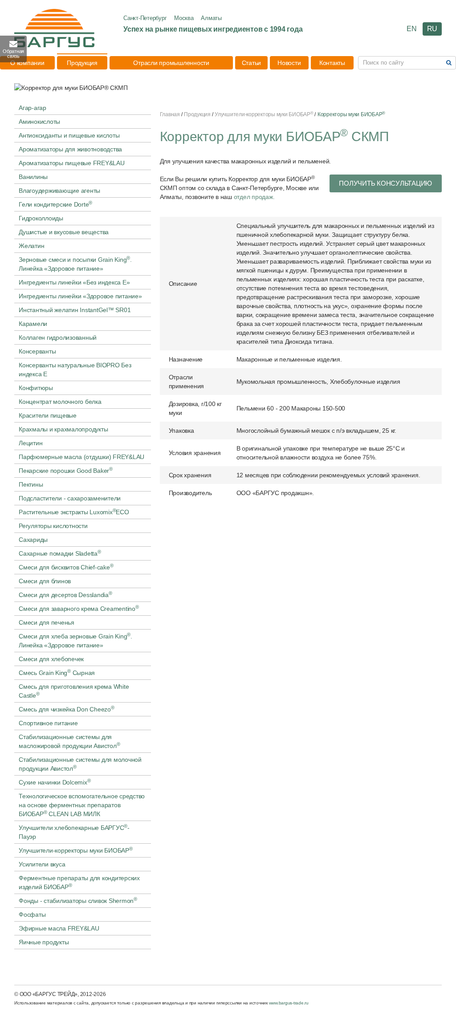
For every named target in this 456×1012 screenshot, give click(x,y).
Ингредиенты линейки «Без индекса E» (74, 282)
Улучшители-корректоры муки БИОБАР (76, 850)
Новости (289, 62)
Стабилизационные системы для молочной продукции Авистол (80, 764)
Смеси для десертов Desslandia (65, 594)
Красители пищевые (48, 415)
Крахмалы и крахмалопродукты (63, 429)
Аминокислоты (39, 121)
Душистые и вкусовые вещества (64, 232)
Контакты (332, 62)
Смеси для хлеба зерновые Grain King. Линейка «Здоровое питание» (75, 640)
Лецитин (30, 443)
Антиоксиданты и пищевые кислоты (69, 135)
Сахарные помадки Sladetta (60, 553)
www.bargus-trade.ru (289, 1002)
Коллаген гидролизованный (58, 337)
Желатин (31, 245)
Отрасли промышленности (171, 62)
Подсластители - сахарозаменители (70, 498)
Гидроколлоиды (41, 218)
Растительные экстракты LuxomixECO (74, 512)
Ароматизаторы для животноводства (70, 149)
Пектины (31, 484)
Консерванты (37, 351)
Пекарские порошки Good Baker (66, 470)
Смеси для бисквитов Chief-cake (66, 567)
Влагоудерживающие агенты (59, 190)
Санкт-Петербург (145, 18)
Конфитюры (36, 387)
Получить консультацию (385, 183)
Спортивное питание (48, 723)
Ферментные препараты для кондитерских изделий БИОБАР (79, 882)
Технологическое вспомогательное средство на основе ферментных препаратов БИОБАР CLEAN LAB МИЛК (82, 805)
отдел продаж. (254, 196)
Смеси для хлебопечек (51, 658)
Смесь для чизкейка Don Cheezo (66, 709)
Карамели (33, 323)
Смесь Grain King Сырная (57, 672)
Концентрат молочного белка (60, 401)
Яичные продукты (44, 942)
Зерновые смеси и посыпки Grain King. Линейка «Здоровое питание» (75, 263)
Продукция (82, 62)
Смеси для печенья (46, 622)
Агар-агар (32, 107)
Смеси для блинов (45, 581)
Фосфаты (32, 914)
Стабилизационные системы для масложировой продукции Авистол (69, 741)
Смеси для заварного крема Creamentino (79, 608)
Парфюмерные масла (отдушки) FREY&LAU (81, 456)
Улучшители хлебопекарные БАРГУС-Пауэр (74, 831)
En (412, 29)
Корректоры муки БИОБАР (351, 114)
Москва (184, 18)
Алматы (211, 18)
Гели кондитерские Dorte (55, 204)
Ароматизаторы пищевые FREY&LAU (72, 163)
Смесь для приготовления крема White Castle (74, 691)
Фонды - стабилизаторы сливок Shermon (78, 900)
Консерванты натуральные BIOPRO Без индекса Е (75, 370)
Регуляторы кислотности (53, 525)
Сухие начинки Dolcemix (54, 782)
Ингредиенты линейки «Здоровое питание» (80, 296)
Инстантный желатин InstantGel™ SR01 (74, 309)
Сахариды (33, 539)
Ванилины (33, 176)
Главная (170, 114)
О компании (27, 62)
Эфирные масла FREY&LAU (59, 928)
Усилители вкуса (42, 864)
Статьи (251, 62)
